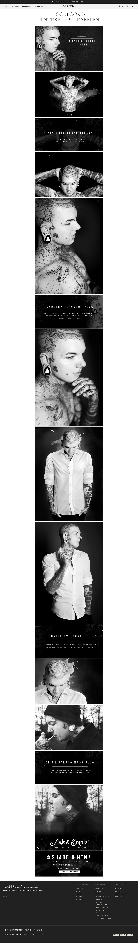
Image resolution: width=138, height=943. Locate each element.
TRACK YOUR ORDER (101, 915)
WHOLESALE (119, 896)
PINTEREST (79, 894)
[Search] (119, 6)
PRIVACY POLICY (100, 910)
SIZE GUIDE (98, 899)
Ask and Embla (14, 934)
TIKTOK (78, 891)
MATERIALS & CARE (101, 905)
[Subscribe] (34, 896)
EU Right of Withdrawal (103, 918)
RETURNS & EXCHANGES (102, 896)
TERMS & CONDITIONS (102, 907)
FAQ (96, 913)
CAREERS (118, 891)
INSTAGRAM (79, 888)
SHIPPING (98, 894)
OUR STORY (118, 888)
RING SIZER (98, 902)
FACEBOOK (79, 896)
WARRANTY (98, 891)
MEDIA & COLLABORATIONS (123, 894)
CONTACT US (99, 888)
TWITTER (78, 899)
